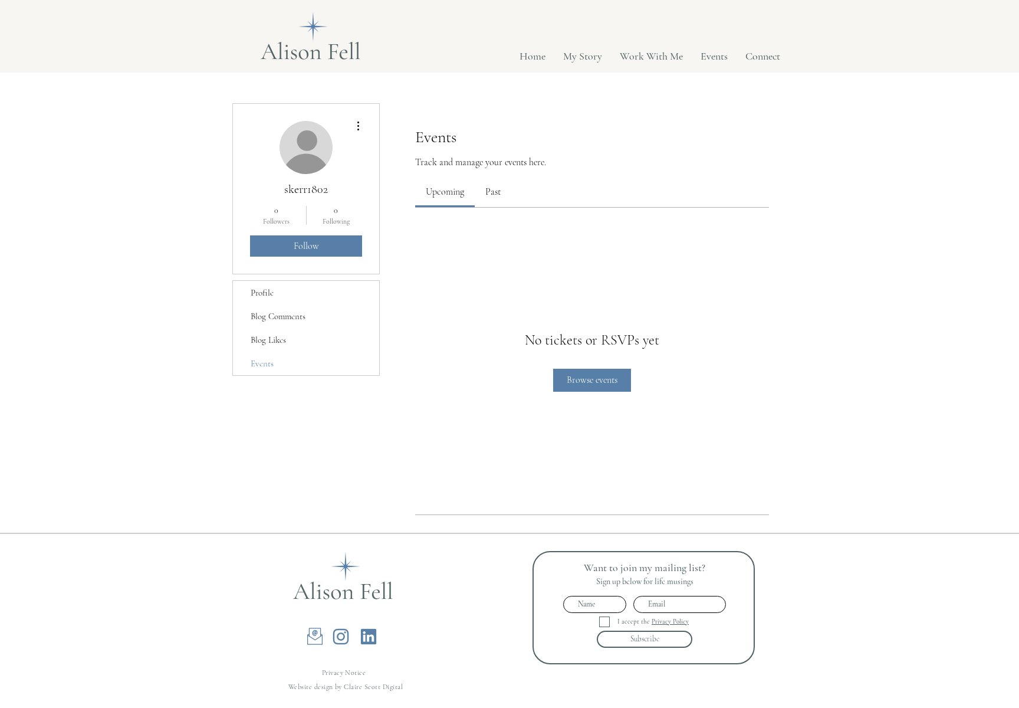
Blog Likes (268, 340)
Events (262, 363)
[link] (445, 192)
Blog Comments (278, 316)
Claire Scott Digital (373, 687)
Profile (262, 292)
